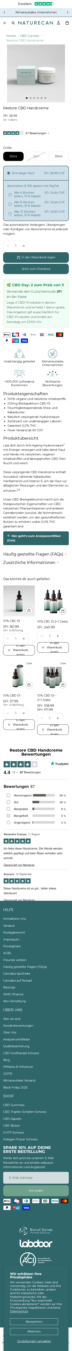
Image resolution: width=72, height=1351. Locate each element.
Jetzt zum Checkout (36, 269)
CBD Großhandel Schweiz (21, 1053)
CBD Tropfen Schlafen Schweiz (25, 1112)
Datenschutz (19, 1311)
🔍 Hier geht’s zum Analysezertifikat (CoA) (34, 538)
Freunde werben (14, 960)
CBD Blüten (11, 1125)
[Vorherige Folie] (4, 12)
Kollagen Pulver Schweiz (20, 1139)
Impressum (11, 939)
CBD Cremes (29, 36)
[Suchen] (13, 23)
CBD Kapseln (12, 1119)
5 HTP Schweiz (13, 1132)
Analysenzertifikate (16, 1039)
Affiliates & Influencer (18, 1067)
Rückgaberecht (14, 932)
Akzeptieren (34, 1321)
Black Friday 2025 (15, 1087)
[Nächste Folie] (67, 12)
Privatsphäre (12, 946)
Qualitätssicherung (16, 1046)
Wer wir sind (11, 1019)
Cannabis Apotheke (16, 973)
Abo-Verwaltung (14, 1001)
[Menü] (4, 23)
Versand (8, 926)
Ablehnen (34, 1331)
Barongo (9, 987)
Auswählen (32, 610)
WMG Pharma (13, 994)
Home (11, 36)
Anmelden (36, 1190)
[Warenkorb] (67, 23)
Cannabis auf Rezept (17, 980)
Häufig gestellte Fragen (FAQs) (25, 967)
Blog (6, 1060)
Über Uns (9, 1032)
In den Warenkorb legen (38, 257)
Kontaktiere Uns (14, 919)
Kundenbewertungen (18, 1025)
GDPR (7, 1074)
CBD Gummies (13, 1105)
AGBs (7, 953)
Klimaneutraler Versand (19, 1080)
